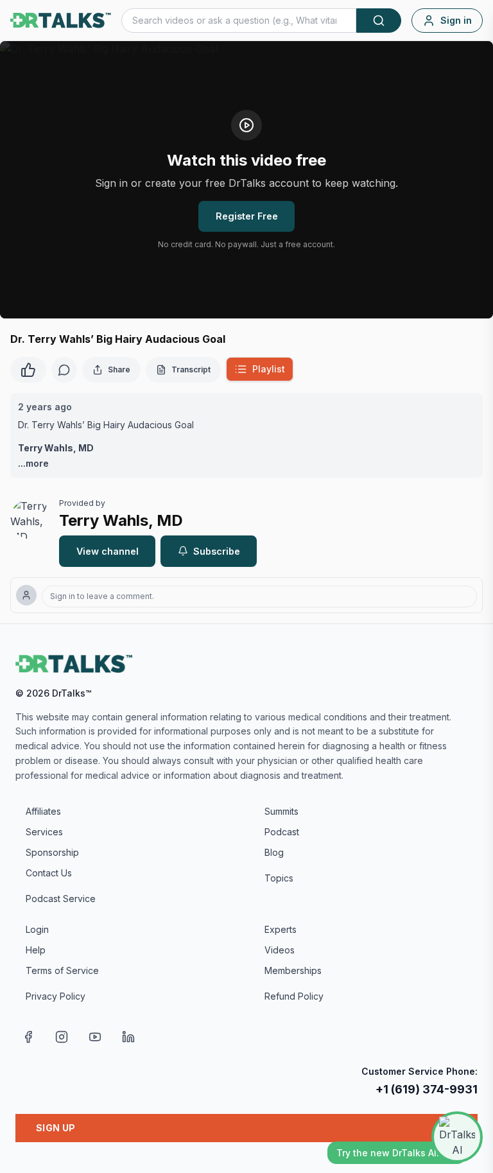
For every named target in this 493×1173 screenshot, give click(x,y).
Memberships (293, 970)
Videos (279, 949)
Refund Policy (294, 996)
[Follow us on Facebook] (28, 1037)
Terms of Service (62, 970)
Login (37, 929)
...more (33, 463)
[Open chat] (457, 1137)
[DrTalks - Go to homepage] (73, 664)
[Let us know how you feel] (28, 369)
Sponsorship (52, 852)
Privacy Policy (55, 996)
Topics (278, 878)
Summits (281, 811)
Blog (274, 852)
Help (36, 949)
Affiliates (43, 811)
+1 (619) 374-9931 (427, 1089)
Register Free (247, 216)
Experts (280, 929)
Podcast (281, 831)
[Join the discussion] (64, 370)
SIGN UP (55, 1127)
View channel (107, 551)
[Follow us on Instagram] (61, 1037)
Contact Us (49, 872)
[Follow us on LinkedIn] (128, 1037)
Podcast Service (61, 898)
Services (44, 831)
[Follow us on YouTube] (95, 1037)
